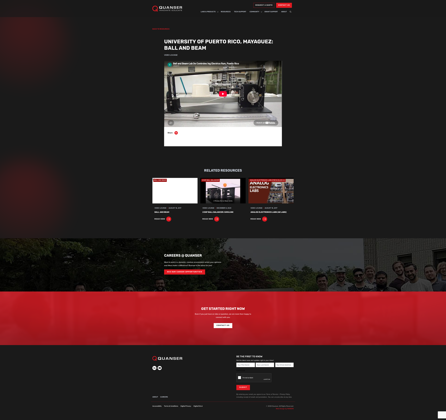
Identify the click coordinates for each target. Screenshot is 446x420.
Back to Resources (160, 29)
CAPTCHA (240, 370)
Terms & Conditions (171, 406)
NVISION (290, 408)
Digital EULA (198, 406)
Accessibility (157, 406)
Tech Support (240, 12)
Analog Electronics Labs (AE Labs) (269, 212)
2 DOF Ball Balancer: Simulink (217, 212)
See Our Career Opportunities (184, 272)
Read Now (159, 219)
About (284, 12)
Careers (164, 397)
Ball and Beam (161, 212)
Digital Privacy (185, 406)
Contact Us (284, 5)
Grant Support (271, 12)
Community (254, 12)
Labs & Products (208, 12)
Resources (226, 12)
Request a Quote (263, 5)
